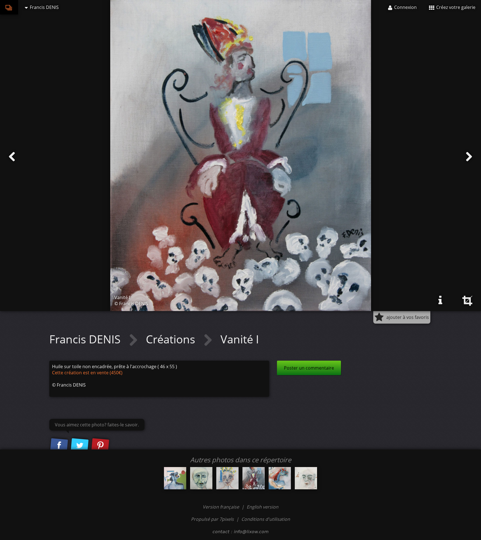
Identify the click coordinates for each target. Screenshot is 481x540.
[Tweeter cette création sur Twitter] (80, 445)
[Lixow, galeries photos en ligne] (9, 7)
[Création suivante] (469, 157)
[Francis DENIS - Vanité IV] (201, 478)
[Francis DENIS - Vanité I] (253, 478)
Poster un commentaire (309, 368)
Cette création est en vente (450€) (87, 373)
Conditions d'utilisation (265, 519)
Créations (172, 339)
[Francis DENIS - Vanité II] (227, 478)
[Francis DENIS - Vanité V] (306, 478)
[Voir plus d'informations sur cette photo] (440, 300)
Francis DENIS (86, 339)
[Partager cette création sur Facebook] (59, 445)
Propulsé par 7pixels (212, 519)
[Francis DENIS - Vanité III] (280, 478)
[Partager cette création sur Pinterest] (100, 445)
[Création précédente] (12, 157)
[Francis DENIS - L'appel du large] (175, 478)
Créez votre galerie (455, 7)
